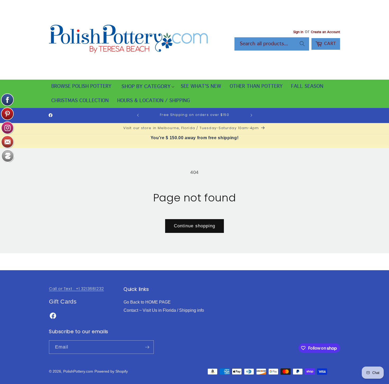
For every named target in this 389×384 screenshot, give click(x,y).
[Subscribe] (147, 347)
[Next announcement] (251, 115)
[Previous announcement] (138, 115)
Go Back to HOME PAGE (147, 302)
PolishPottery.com (78, 371)
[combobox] (271, 44)
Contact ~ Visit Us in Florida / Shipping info (164, 310)
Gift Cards (63, 301)
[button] (146, 87)
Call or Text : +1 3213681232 (76, 288)
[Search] (302, 43)
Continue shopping (194, 225)
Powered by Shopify (111, 371)
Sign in (298, 32)
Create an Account (325, 32)
